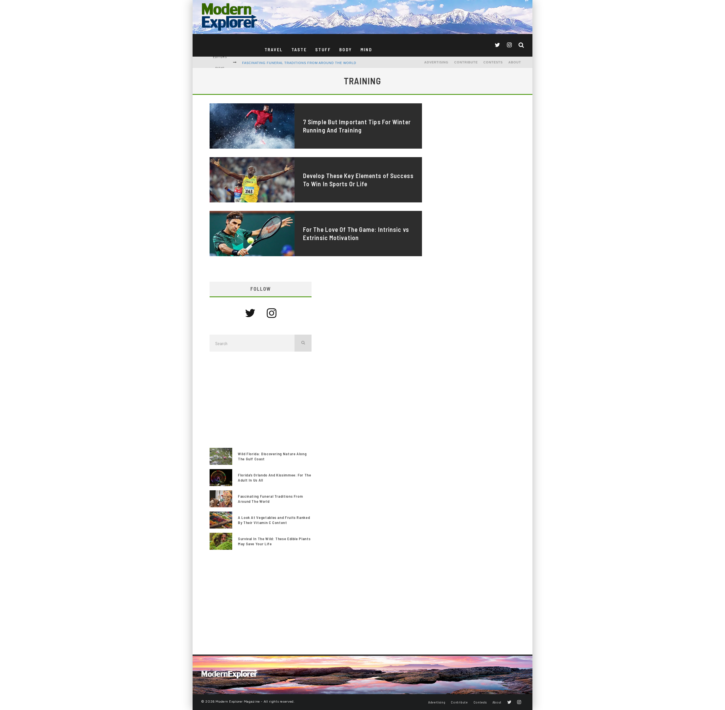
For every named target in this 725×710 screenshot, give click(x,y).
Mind (366, 49)
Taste (299, 49)
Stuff (323, 49)
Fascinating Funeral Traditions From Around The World (299, 63)
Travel (274, 49)
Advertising (436, 62)
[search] (303, 343)
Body (345, 49)
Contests (493, 62)
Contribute (466, 62)
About (514, 62)
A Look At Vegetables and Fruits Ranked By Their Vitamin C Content (274, 520)
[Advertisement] (261, 399)
